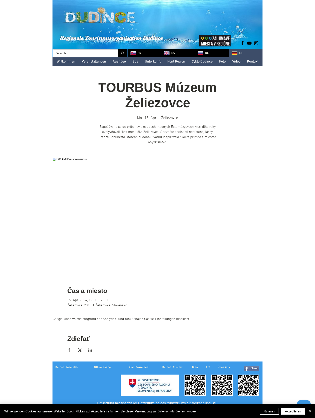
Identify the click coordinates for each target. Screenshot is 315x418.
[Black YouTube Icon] (249, 43)
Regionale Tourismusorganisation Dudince (111, 38)
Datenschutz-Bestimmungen (177, 411)
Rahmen (269, 411)
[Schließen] (309, 411)
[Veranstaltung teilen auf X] (80, 350)
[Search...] (122, 53)
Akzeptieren (293, 411)
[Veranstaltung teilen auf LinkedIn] (90, 350)
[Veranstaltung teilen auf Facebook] (69, 350)
